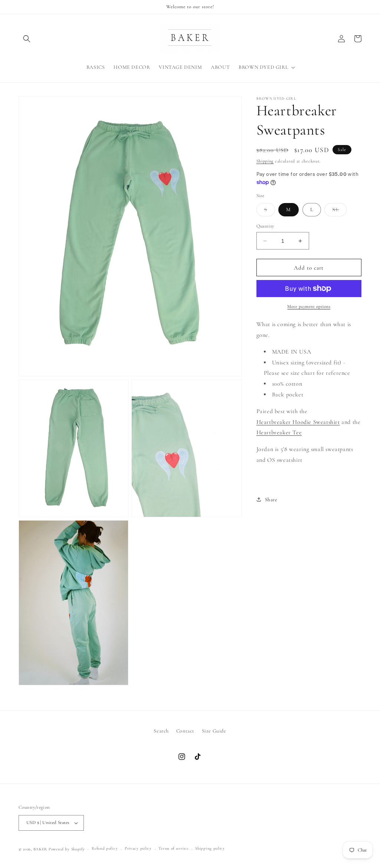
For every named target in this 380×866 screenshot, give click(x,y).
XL (339, 211)
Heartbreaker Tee (279, 432)
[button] (27, 38)
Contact (185, 731)
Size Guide (214, 731)
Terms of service (173, 848)
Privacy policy (138, 848)
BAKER (40, 849)
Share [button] (271, 499)
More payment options (308, 306)
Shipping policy (210, 848)
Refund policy (105, 848)
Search (161, 731)
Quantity (265, 226)
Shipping (265, 161)
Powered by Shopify (67, 849)
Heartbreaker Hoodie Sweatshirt (298, 422)
